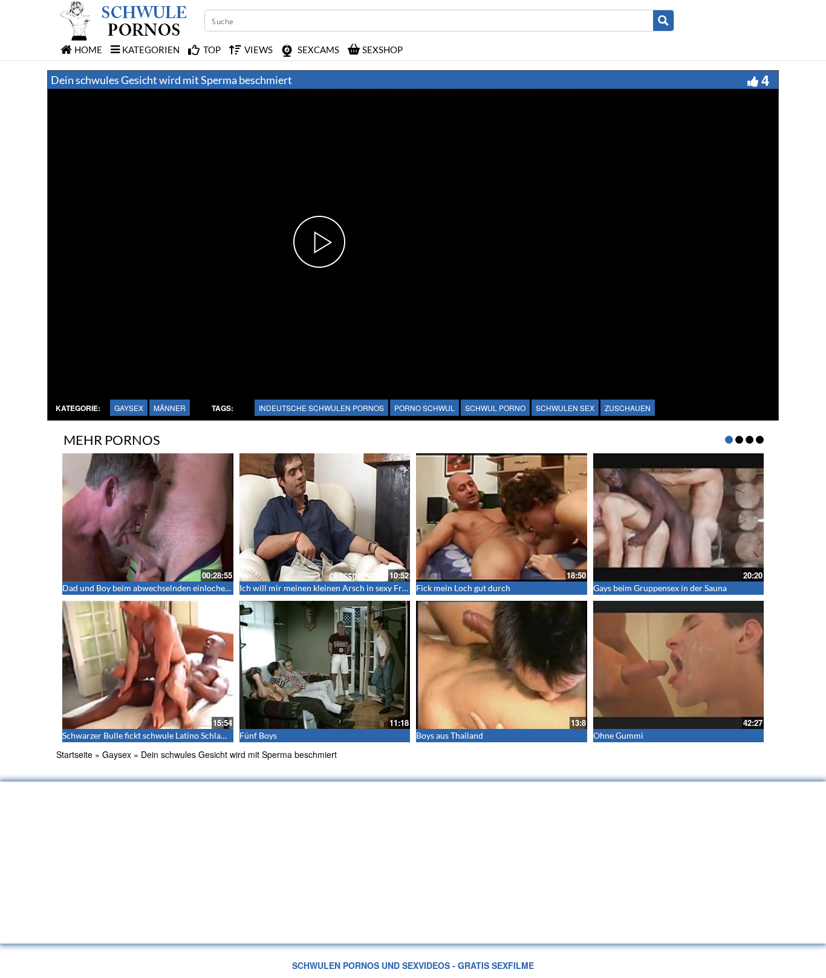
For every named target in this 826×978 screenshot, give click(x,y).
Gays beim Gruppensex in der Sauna (660, 588)
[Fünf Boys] (325, 665)
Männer (170, 408)
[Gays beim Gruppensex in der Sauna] (678, 517)
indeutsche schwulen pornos (321, 408)
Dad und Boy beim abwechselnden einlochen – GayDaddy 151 (178, 588)
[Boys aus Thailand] (501, 665)
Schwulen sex (565, 408)
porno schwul (424, 408)
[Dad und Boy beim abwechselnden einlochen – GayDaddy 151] (147, 517)
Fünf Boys (258, 735)
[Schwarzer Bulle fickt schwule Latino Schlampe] (147, 665)
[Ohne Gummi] (678, 665)
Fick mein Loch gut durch (463, 588)
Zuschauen (628, 408)
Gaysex (128, 408)
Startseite (74, 754)
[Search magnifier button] (663, 20)
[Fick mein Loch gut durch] (501, 517)
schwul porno (495, 408)
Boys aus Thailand (449, 735)
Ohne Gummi (618, 735)
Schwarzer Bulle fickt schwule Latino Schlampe (149, 735)
